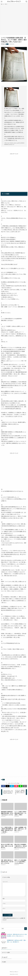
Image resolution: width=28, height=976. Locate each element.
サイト (4, 908)
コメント (5, 881)
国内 (3, 779)
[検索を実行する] (25, 928)
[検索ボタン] (26, 1)
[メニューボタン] (1, 1)
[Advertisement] (14, 19)
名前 (3, 898)
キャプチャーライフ (14, 1)
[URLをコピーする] (25, 786)
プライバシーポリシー (14, 971)
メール (4, 903)
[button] (3, 786)
